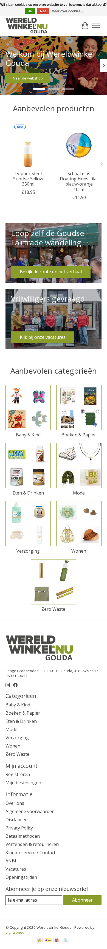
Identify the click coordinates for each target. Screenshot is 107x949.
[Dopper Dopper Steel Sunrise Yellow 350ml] (28, 145)
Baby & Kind (28, 435)
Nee (43, 11)
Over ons (14, 803)
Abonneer (82, 900)
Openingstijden (21, 877)
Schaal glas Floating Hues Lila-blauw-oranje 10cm (79, 181)
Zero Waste (53, 609)
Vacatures (15, 869)
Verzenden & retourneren (32, 844)
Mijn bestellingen (23, 783)
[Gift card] (56, 941)
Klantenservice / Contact (30, 852)
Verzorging (28, 551)
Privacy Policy (19, 828)
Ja (30, 11)
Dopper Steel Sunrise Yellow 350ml (28, 179)
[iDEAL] (48, 941)
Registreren (17, 774)
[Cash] (39, 941)
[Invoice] (65, 941)
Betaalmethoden (22, 836)
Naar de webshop (28, 78)
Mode (79, 493)
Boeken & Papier (78, 435)
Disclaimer (16, 820)
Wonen (78, 551)
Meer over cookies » (67, 11)
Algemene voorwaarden (30, 811)
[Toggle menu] (96, 25)
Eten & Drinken (28, 493)
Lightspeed (14, 932)
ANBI (10, 861)
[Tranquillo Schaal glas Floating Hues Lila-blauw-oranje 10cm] (79, 145)
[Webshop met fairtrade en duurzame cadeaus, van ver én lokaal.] (26, 26)
